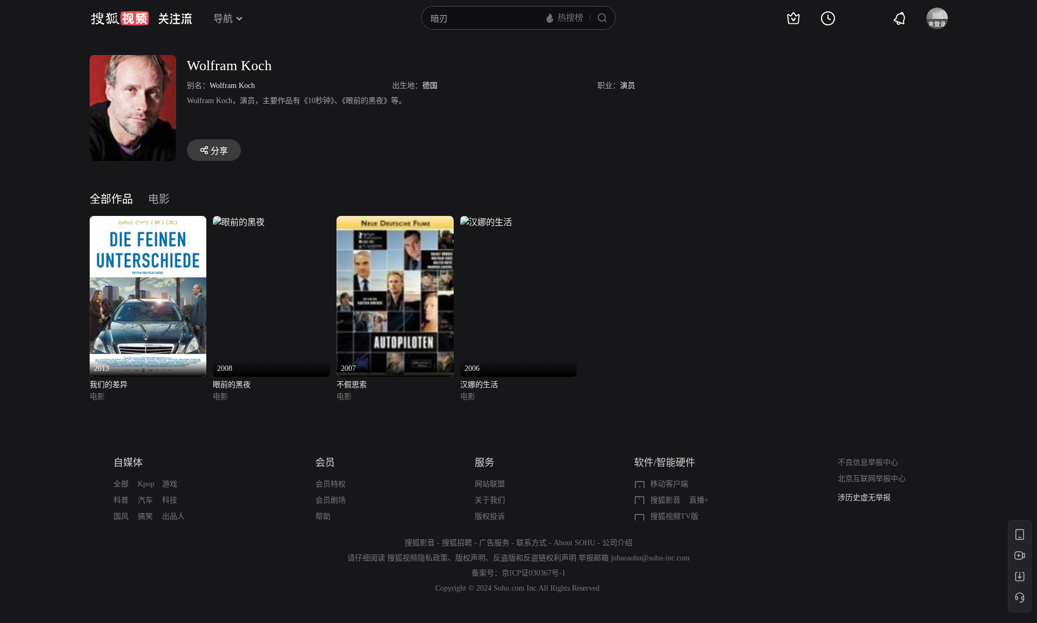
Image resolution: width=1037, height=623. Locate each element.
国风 (121, 516)
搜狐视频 (120, 18)
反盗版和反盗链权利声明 (534, 558)
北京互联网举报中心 (872, 479)
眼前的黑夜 (232, 385)
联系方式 (531, 543)
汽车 (145, 500)
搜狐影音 (665, 500)
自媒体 (128, 462)
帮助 (323, 516)
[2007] (395, 222)
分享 (219, 150)
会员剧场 (330, 500)
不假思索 (351, 385)
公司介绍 (617, 543)
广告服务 (494, 543)
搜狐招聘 (457, 543)
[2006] (486, 222)
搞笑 (145, 516)
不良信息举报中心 (868, 462)
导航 (223, 19)
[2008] (239, 222)
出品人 (173, 516)
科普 (121, 500)
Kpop (146, 484)
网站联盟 (490, 484)
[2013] (148, 222)
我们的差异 (108, 385)
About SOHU (574, 543)
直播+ (699, 500)
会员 (325, 462)
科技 (169, 500)
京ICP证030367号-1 (533, 573)
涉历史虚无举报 (864, 497)
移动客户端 (669, 484)
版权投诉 (490, 516)
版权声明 (470, 558)
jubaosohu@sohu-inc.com (650, 558)
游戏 (169, 484)
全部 (121, 484)
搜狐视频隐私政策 (417, 558)
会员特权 (330, 484)
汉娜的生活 (479, 385)
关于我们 (490, 500)
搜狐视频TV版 (674, 516)
